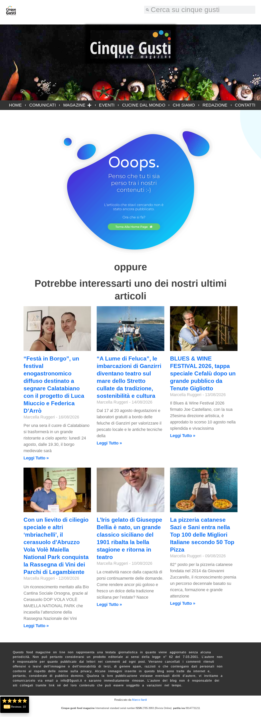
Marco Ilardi (139, 699)
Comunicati (42, 105)
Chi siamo (184, 105)
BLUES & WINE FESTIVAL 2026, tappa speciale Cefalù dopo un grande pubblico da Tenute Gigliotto (203, 373)
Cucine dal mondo (143, 105)
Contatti (245, 105)
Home (15, 105)
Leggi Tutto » (36, 458)
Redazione (215, 105)
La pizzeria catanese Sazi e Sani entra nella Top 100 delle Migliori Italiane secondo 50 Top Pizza (202, 535)
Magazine (74, 105)
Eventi (106, 105)
